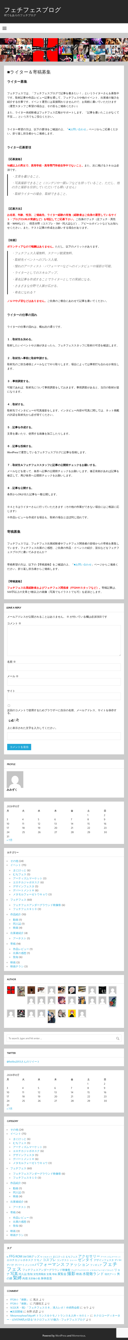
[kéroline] (21, 1011)
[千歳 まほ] (102, 998)
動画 (15, 919)
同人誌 (17, 923)
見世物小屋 (34, 1278)
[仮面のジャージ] (62, 998)
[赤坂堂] (51, 988)
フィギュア (96, 1264)
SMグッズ (33, 1256)
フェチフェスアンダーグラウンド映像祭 (37, 905)
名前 (11, 661)
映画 (15, 927)
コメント (14, 623)
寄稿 (13, 943)
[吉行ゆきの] (62, 988)
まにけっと (19, 870)
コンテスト (63, 1260)
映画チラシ (17, 966)
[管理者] (11, 988)
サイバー (73, 1260)
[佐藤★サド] (11, 1011)
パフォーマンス (50, 1264)
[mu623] (72, 988)
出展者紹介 (17, 933)
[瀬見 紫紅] (92, 988)
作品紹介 (15, 914)
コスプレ (49, 1259)
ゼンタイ (85, 1259)
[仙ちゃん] (82, 998)
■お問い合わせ (77, 129)
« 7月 (9, 840)
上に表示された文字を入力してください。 (32, 728)
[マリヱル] (31, 988)
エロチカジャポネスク (26, 882)
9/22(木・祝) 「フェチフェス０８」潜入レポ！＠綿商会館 (44, 1307)
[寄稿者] (41, 1011)
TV (41, 1257)
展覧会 (62, 1274)
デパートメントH (24, 1264)
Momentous (78, 1335)
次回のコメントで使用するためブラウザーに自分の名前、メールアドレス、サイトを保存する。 (61, 711)
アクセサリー (89, 1256)
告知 (15, 957)
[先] (112, 988)
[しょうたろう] (21, 988)
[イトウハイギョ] (31, 998)
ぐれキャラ (47, 1257)
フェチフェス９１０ (25, 909)
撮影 (71, 1273)
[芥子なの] (92, 998)
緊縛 (17, 1277)
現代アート (110, 1274)
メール (12, 676)
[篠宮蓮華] (62, 1011)
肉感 (25, 1278)
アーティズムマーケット (27, 878)
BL (7, 1257)
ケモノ (38, 1260)
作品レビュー (21, 949)
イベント (15, 865)
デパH (117, 1260)
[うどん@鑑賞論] (112, 998)
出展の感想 (19, 953)
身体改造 (46, 1278)
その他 (14, 861)
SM (24, 1256)
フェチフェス (18, 899)
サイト (11, 691)
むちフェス (19, 874)
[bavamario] (31, 1011)
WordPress (60, 1335)
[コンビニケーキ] (82, 988)
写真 (14, 1273)
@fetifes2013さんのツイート (23, 1061)
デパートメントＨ (23, 890)
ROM (19, 1256)
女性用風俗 (39, 1274)
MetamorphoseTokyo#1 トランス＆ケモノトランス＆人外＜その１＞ (50, 1315)
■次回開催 (16, 1311)
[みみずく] (82, 1011)
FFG (12, 1256)
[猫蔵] (72, 998)
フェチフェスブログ (32, 10)
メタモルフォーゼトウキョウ (30, 894)
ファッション (78, 1264)
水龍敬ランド (93, 1273)
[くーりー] (72, 1011)
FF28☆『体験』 (19, 1299)
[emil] (51, 998)
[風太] (51, 1011)
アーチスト (19, 938)
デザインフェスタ (23, 886)
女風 (49, 1274)
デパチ (10, 1264)
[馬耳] (102, 988)
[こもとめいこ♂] (41, 998)
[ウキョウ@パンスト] (41, 988)
